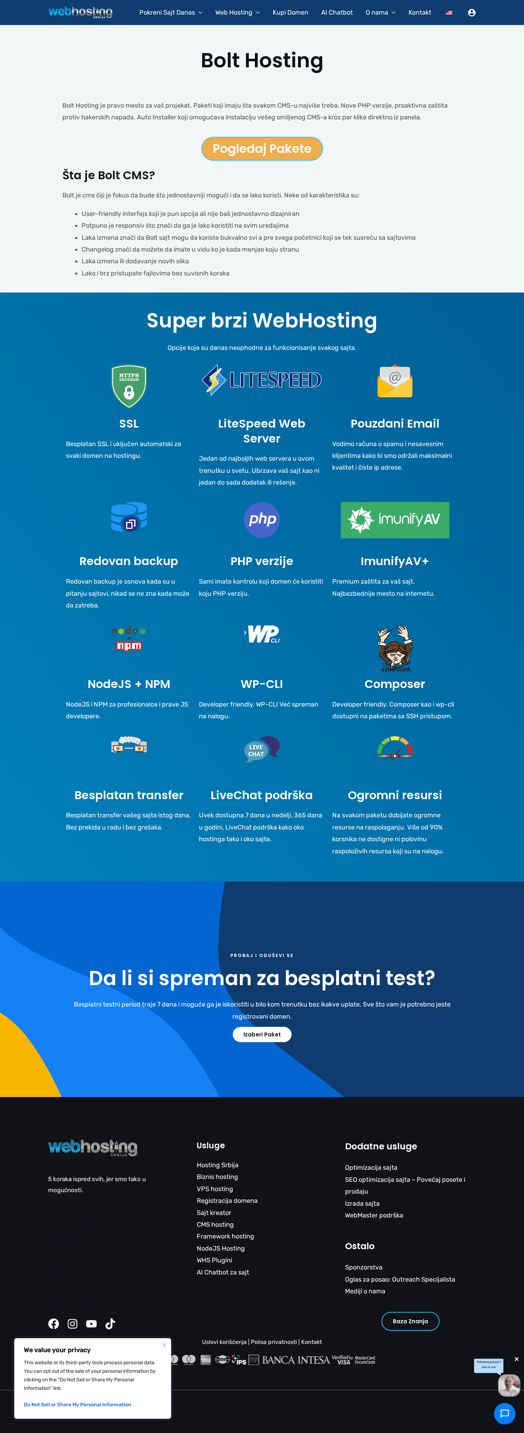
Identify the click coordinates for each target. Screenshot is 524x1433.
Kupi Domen (290, 12)
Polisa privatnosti (274, 1342)
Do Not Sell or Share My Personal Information (77, 1405)
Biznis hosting (217, 1177)
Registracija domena (227, 1201)
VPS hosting (215, 1189)
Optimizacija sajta (371, 1167)
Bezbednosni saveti (75, 1285)
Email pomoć (66, 1218)
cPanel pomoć (68, 1252)
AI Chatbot (337, 12)
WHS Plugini (214, 1260)
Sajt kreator (214, 1213)
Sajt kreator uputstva (78, 1308)
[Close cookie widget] (164, 1345)
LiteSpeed (62, 1240)
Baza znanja (410, 1321)
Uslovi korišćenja (224, 1342)
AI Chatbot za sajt (223, 1272)
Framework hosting (225, 1236)
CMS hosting (215, 1224)
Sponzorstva (363, 1267)
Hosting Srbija (217, 1165)
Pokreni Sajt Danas (167, 12)
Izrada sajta (362, 1203)
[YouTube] (91, 1323)
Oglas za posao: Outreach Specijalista (400, 1279)
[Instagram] (72, 1323)
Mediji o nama (365, 1291)
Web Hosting (233, 12)
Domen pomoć (68, 1274)
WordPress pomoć (73, 1229)
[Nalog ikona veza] (472, 13)
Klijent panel (65, 1296)
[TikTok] (110, 1323)
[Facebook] (53, 1323)
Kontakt (420, 12)
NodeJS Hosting (221, 1248)
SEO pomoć (64, 1263)
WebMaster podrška (374, 1215)
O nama (377, 12)
